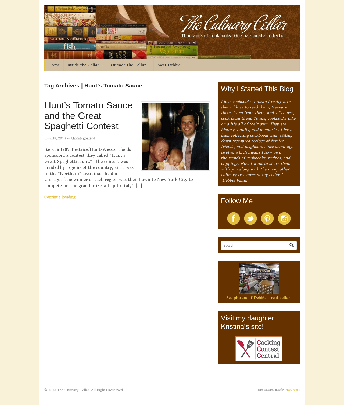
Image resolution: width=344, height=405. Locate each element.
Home (54, 65)
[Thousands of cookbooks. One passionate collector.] (172, 56)
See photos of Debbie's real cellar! (259, 297)
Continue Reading (60, 197)
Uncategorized (83, 138)
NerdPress (292, 389)
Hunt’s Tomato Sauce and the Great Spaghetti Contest (88, 115)
